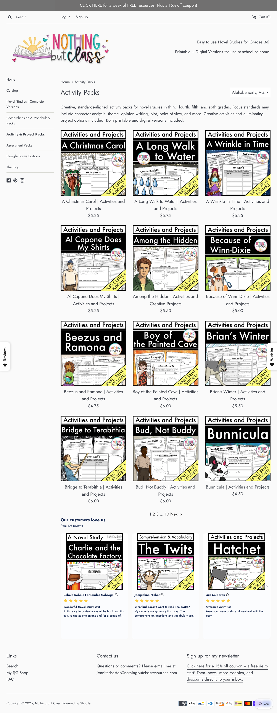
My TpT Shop (17, 673)
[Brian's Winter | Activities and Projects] (238, 353)
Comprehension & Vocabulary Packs (28, 120)
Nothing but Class (47, 703)
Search (12, 666)
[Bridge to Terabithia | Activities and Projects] (93, 448)
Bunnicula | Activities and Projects (237, 487)
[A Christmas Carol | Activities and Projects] (93, 163)
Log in (65, 16)
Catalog (12, 90)
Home (10, 79)
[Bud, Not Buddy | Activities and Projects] (165, 448)
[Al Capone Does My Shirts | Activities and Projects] (93, 258)
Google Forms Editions (23, 156)
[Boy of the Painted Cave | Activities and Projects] (165, 353)
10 (167, 514)
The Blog (12, 167)
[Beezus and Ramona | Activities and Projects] (93, 353)
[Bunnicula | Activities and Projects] (238, 448)
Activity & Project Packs (25, 134)
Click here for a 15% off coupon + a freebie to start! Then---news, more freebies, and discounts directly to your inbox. (227, 672)
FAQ (10, 679)
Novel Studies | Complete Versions (25, 104)
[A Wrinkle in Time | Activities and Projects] (238, 163)
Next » (176, 514)
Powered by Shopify (77, 703)
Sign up (82, 16)
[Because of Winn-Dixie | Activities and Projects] (238, 258)
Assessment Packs (19, 145)
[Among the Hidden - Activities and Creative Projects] (165, 258)
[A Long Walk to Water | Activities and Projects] (165, 163)
